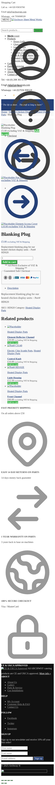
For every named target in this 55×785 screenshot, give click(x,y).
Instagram (12, 728)
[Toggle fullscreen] (8, 780)
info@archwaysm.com (16, 12)
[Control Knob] (14, 345)
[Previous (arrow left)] (2, 783)
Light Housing (14, 377)
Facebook (12, 718)
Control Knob (14, 359)
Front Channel (14, 396)
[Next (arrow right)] (5, 783)
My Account (13, 701)
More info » (45, 673)
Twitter (10, 723)
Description (12, 288)
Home (4, 112)
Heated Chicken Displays (21, 112)
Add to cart (9, 262)
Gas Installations (15, 690)
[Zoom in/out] (11, 780)
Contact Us (12, 707)
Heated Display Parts (17, 332)
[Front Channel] (14, 386)
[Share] (5, 780)
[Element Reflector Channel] (14, 326)
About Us (12, 682)
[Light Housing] (15, 367)
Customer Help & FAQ (18, 704)
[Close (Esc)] (2, 780)
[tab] (24, 288)
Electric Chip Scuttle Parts (20, 350)
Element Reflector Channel (20, 337)
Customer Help (14, 86)
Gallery (11, 685)
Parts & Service (14, 687)
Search (38, 30)
